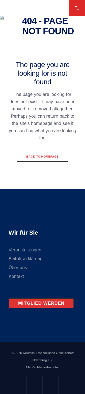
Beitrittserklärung (26, 258)
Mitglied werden (41, 303)
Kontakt (16, 276)
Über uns (18, 267)
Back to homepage (42, 156)
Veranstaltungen (25, 249)
